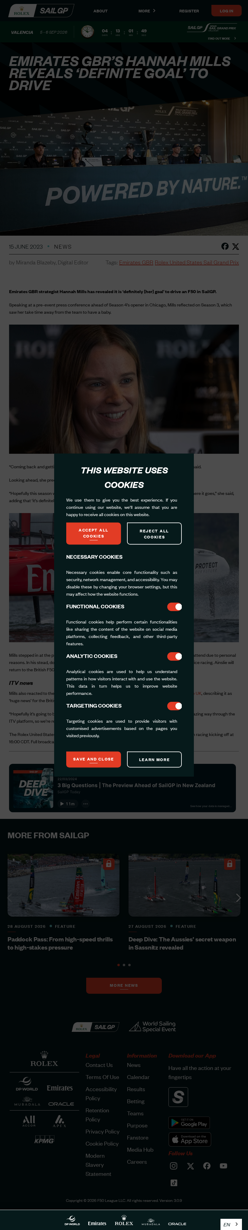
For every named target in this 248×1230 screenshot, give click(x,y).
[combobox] (231, 1224)
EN (227, 1224)
